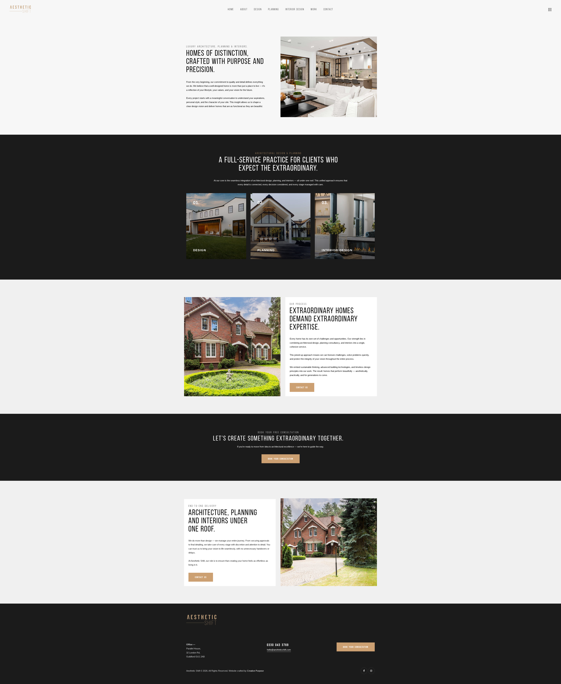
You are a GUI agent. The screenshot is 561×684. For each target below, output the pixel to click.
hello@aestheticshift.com (279, 649)
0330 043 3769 (278, 645)
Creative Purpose (255, 671)
